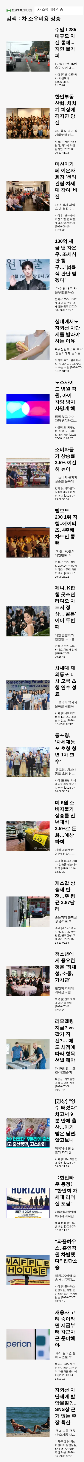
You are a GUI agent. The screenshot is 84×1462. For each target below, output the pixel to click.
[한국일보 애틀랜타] (19, 11)
